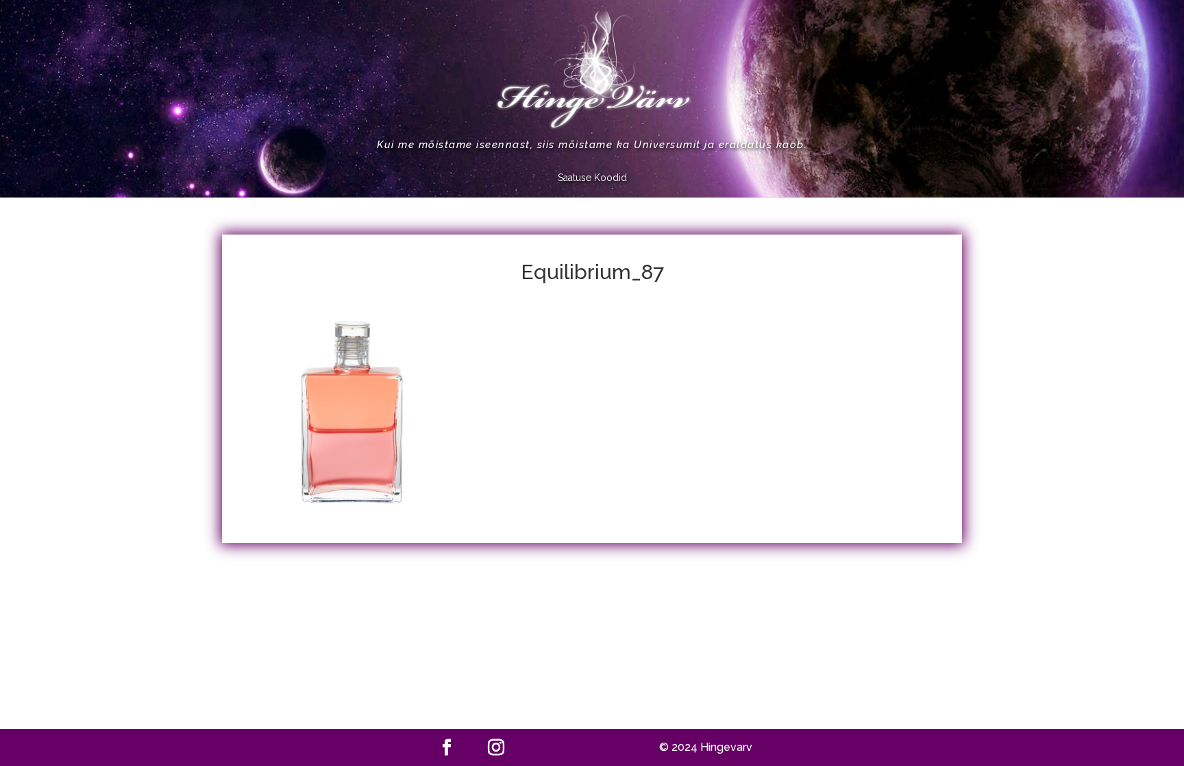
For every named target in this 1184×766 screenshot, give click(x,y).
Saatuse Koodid (592, 178)
